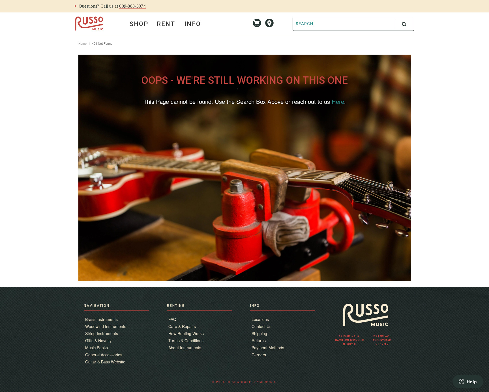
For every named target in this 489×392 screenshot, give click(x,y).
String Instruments (101, 333)
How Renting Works (186, 333)
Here (338, 101)
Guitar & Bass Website (105, 362)
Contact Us (261, 326)
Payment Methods (268, 347)
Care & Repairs (182, 326)
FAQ (172, 319)
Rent (166, 23)
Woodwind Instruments (105, 326)
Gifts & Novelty (98, 340)
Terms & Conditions (185, 340)
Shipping (259, 333)
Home (82, 43)
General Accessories (103, 354)
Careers (259, 354)
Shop (139, 23)
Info (193, 23)
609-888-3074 (132, 6)
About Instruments (184, 347)
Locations (260, 319)
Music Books (96, 347)
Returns (259, 340)
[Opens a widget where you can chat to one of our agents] (467, 382)
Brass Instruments (101, 319)
